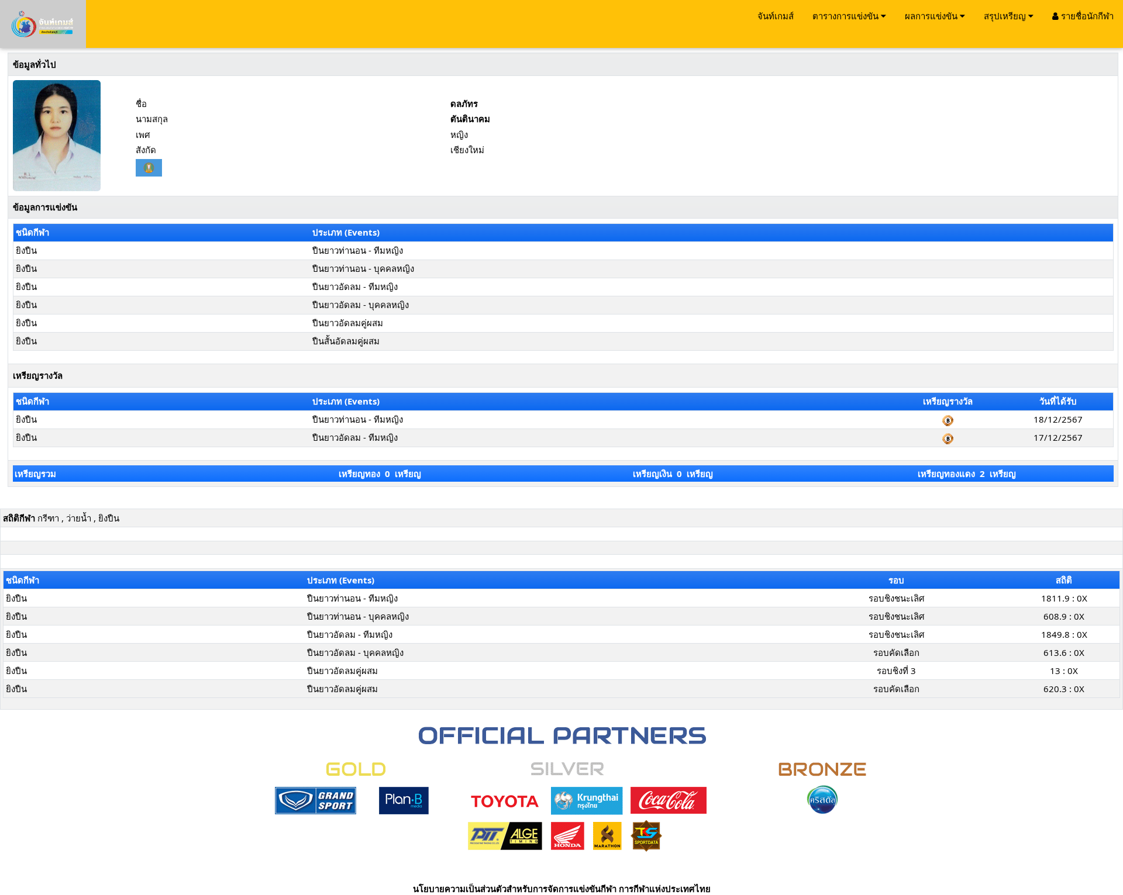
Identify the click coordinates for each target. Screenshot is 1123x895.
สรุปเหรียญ (1006, 16)
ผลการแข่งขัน (932, 16)
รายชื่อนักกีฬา (1086, 16)
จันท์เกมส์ (775, 16)
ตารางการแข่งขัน (846, 16)
